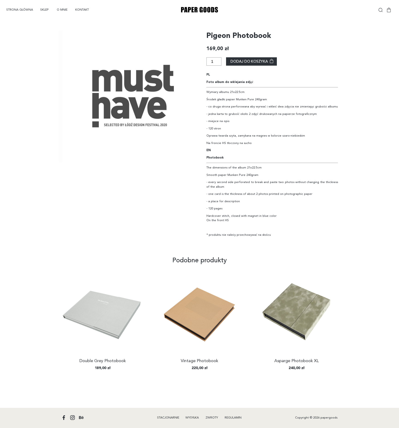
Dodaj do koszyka (249, 62)
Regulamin (233, 417)
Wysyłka (192, 417)
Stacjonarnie (168, 417)
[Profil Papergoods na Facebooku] (63, 418)
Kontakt (82, 9)
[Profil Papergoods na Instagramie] (72, 418)
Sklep (44, 9)
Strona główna (19, 9)
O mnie (62, 9)
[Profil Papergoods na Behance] (81, 418)
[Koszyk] (389, 10)
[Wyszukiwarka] (380, 10)
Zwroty (212, 417)
